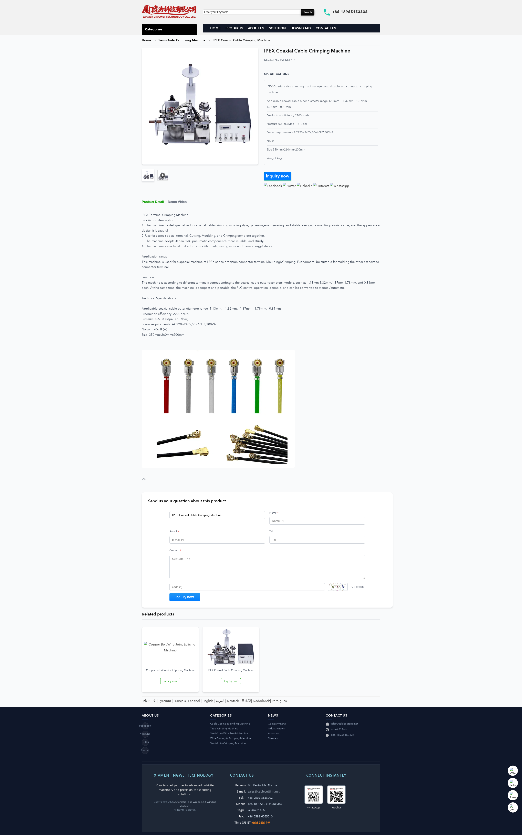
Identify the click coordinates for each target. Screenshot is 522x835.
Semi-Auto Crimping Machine (182, 40)
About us (273, 733)
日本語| (246, 701)
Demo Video (177, 202)
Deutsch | (234, 701)
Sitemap (145, 750)
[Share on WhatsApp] (339, 186)
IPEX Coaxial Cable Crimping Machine (230, 670)
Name (274, 513)
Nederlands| (262, 701)
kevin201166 (339, 729)
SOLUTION (277, 28)
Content (175, 550)
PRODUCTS (234, 28)
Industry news (276, 728)
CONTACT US (326, 28)
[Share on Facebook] (273, 186)
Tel (271, 531)
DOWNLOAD (301, 28)
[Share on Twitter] (289, 186)
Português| (280, 701)
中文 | (153, 701)
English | (208, 701)
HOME (215, 28)
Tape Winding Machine (224, 728)
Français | (180, 701)
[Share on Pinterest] (321, 186)
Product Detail (153, 202)
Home (146, 40)
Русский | (165, 701)
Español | (195, 701)
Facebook (145, 726)
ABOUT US (256, 28)
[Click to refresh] (338, 587)
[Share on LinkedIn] (304, 186)
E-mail (174, 531)
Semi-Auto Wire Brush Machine (229, 733)
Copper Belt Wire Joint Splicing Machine (170, 670)
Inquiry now (277, 176)
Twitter (145, 742)
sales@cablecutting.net (344, 724)
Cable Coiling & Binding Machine (230, 724)
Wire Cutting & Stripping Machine (230, 738)
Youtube (145, 734)
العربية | (221, 701)
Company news (277, 724)
